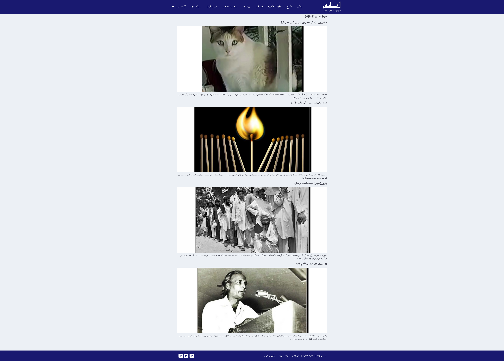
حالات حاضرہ (275, 7)
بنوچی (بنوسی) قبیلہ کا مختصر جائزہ (311, 183)
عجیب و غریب (230, 7)
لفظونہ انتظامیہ (308, 355)
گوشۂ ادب (181, 7)
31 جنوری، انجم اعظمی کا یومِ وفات (311, 264)
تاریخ (289, 7)
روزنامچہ (246, 7)
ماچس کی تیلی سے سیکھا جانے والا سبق (308, 103)
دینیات (259, 7)
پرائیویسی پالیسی (269, 355)
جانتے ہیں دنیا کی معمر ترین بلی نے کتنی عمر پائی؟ (304, 22)
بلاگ (299, 7)
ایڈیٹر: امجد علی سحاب (332, 10)
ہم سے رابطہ (321, 355)
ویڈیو (197, 7)
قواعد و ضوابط (283, 355)
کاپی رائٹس (296, 355)
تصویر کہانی (211, 7)
